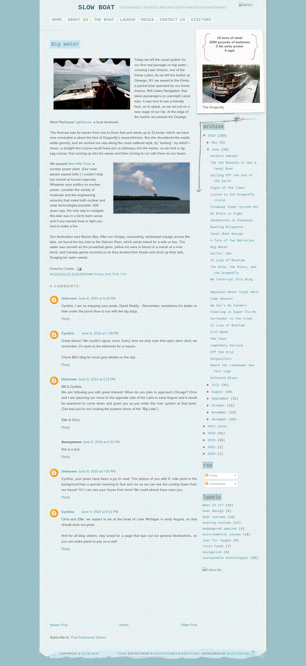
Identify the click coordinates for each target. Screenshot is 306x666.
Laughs (127, 19)
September (221, 398)
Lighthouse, (84, 122)
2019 (212, 440)
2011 (212, 426)
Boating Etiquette (226, 227)
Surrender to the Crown (231, 319)
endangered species (219, 529)
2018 (212, 433)
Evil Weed (219, 332)
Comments (216, 484)
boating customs (216, 523)
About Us (78, 19)
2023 (212, 454)
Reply (65, 319)
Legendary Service (226, 345)
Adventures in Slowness (231, 220)
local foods (213, 546)
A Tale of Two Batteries (232, 240)
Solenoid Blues (223, 378)
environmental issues (221, 534)
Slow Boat (96, 7)
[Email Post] (79, 268)
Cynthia (67, 333)
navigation (212, 552)
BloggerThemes (164, 653)
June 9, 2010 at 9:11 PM (99, 512)
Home (57, 19)
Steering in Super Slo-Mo (233, 312)
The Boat (104, 19)
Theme (122, 653)
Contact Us (172, 19)
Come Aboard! (221, 299)
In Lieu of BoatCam (227, 260)
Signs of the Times (227, 188)
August (218, 392)
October (219, 405)
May (215, 142)
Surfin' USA (220, 253)
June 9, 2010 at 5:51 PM (101, 442)
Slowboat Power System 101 (234, 207)
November (220, 412)
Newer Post (58, 625)
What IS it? (213, 505)
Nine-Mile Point (79, 164)
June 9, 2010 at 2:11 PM (96, 379)
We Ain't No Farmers (228, 305)
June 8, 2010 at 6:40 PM (96, 298)
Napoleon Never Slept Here (234, 292)
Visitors (201, 19)
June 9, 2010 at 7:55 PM (96, 471)
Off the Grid (221, 352)
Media (147, 19)
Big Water (65, 44)
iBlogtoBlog (238, 653)
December (220, 419)
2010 (212, 136)
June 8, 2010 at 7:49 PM (99, 333)
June (216, 149)
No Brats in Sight (226, 214)
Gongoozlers (220, 359)
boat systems (213, 517)
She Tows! (219, 339)
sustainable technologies (225, 558)
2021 (212, 447)
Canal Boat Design (226, 234)
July (216, 385)
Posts (212, 475)
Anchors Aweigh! (224, 156)
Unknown (69, 298)
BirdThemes (191, 653)
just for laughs (216, 540)
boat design (213, 511)
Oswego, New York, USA (110, 274)
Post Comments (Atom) (88, 637)
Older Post (189, 625)
